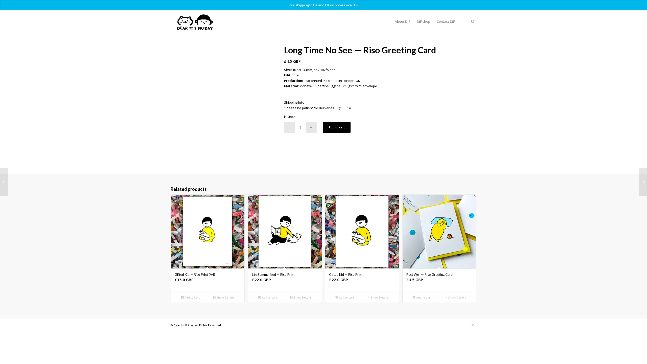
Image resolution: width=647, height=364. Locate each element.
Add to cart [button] (192, 297)
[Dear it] (195, 21)
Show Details (225, 297)
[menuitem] (402, 21)
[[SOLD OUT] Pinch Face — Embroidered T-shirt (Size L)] (4, 182)
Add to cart (337, 127)
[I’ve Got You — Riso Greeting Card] (643, 182)
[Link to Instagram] (472, 21)
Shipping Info (294, 102)
